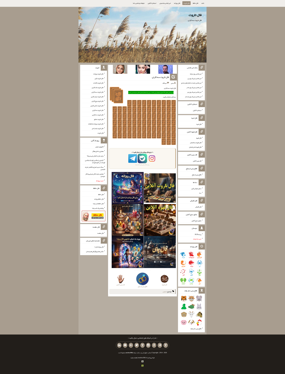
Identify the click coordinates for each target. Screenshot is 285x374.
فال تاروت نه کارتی (98, 110)
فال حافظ (195, 3)
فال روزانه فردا (99, 246)
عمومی (165, 291)
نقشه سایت (133, 357)
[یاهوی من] (165, 345)
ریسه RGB (198, 234)
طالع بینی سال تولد (195, 328)
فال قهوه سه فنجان (195, 142)
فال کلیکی (198, 206)
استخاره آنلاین (152, 3)
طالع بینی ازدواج (196, 174)
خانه (203, 3)
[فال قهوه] (160, 220)
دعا (200, 193)
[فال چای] (160, 252)
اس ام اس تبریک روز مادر (193, 87)
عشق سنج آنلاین (196, 220)
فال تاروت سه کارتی (160, 77)
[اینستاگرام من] (148, 345)
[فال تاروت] (160, 188)
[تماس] (142, 345)
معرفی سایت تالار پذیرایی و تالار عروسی (95, 175)
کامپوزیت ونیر (99, 146)
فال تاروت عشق (99, 119)
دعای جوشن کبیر (196, 188)
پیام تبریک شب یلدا (98, 208)
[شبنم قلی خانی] (120, 69)
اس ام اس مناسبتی (165, 3)
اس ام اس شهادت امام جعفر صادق (191, 82)
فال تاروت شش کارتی (97, 105)
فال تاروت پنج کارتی (98, 101)
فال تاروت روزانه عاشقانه (96, 123)
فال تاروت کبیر (99, 78)
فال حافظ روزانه (99, 199)
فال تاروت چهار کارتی (97, 96)
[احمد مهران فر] (165, 69)
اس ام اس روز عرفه (195, 73)
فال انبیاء (198, 124)
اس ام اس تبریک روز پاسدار (193, 96)
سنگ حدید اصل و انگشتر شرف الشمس (95, 168)
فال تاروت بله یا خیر (98, 128)
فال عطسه (100, 233)
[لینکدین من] (119, 345)
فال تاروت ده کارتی (98, 114)
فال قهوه (198, 138)
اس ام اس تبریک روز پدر (194, 92)
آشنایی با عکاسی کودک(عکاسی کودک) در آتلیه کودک (95, 161)
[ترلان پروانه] (143, 69)
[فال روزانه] (128, 188)
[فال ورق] (128, 252)
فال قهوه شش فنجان (195, 147)
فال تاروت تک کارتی (98, 87)
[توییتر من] (136, 345)
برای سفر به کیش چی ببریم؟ (95, 155)
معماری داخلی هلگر (98, 151)
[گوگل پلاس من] (131, 345)
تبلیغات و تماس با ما (138, 3)
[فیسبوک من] (154, 345)
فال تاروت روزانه (98, 73)
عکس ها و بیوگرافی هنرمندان (95, 251)
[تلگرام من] (160, 345)
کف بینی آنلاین (197, 160)
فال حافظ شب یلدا (98, 203)
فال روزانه (177, 3)
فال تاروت (186, 3)
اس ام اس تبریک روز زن (194, 78)
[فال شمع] (128, 220)
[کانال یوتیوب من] (125, 345)
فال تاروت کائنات (98, 82)
